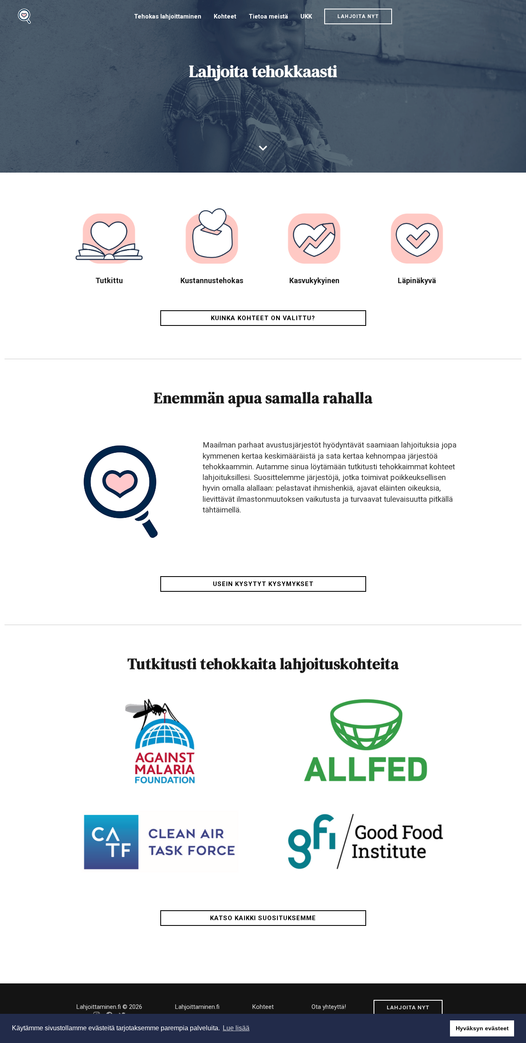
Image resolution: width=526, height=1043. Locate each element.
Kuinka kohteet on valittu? (263, 318)
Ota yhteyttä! (328, 1007)
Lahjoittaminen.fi (197, 1007)
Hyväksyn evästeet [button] (482, 1028)
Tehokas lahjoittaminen (167, 16)
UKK (306, 16)
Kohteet (225, 16)
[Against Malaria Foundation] (160, 740)
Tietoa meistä (268, 16)
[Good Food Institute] (365, 841)
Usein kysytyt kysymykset (263, 584)
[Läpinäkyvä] (417, 243)
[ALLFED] (365, 740)
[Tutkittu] (109, 243)
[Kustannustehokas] (212, 243)
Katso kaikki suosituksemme (263, 918)
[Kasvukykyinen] (314, 243)
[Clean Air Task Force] (160, 841)
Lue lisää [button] (236, 1028)
